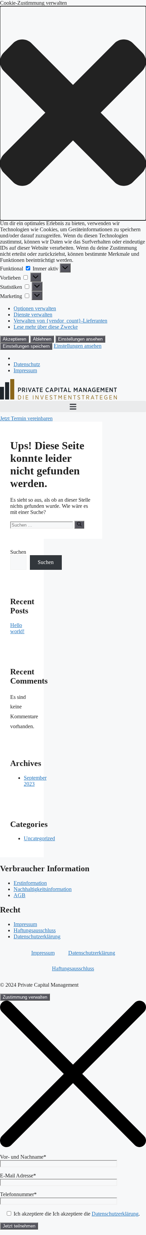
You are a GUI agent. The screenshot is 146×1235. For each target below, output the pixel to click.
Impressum (25, 370)
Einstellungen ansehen (80, 339)
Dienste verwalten (33, 314)
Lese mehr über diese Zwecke (46, 327)
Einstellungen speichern (26, 346)
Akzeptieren (14, 339)
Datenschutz (27, 364)
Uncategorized (39, 838)
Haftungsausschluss (35, 930)
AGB (19, 895)
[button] (73, 113)
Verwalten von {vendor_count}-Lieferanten (60, 321)
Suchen (18, 552)
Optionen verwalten (35, 308)
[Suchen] (79, 524)
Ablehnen (42, 339)
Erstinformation (30, 883)
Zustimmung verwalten (25, 997)
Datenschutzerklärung (37, 936)
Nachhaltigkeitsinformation (43, 889)
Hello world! (17, 628)
